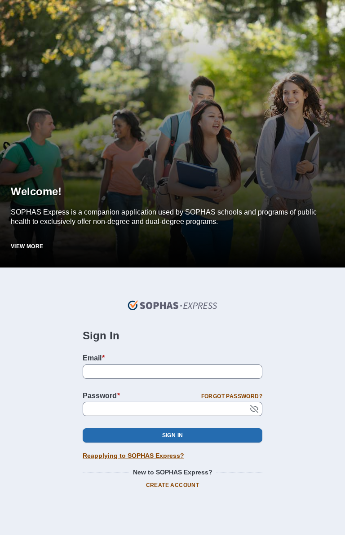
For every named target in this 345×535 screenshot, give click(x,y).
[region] (172, 206)
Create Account (172, 485)
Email (94, 358)
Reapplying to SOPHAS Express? (133, 455)
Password (101, 395)
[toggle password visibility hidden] (254, 409)
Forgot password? (231, 396)
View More (27, 246)
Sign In (172, 435)
